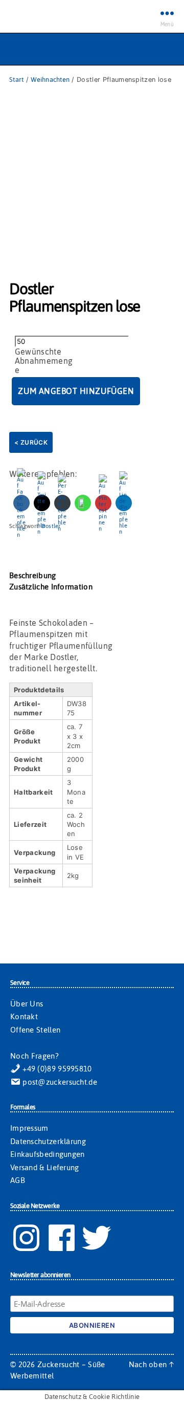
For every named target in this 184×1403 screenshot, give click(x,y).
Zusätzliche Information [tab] (51, 586)
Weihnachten (50, 79)
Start (16, 79)
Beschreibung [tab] (32, 575)
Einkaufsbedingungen (47, 1154)
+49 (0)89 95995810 (56, 1068)
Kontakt (24, 1016)
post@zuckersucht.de (58, 1082)
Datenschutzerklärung (48, 1141)
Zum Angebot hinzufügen (76, 391)
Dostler (51, 526)
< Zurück (31, 442)
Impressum (29, 1128)
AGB (17, 1180)
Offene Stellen (35, 1029)
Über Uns (26, 1003)
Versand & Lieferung (44, 1167)
